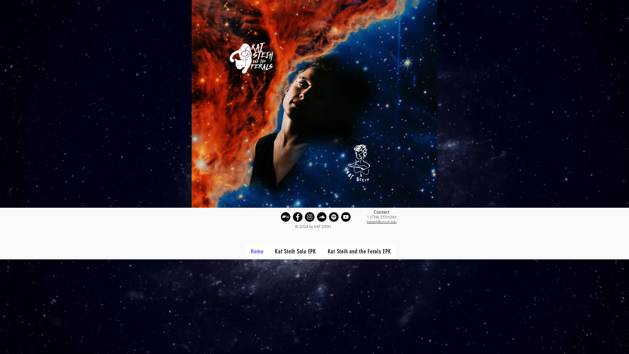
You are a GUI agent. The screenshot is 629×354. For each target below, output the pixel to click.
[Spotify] (334, 217)
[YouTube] (346, 217)
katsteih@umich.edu (382, 222)
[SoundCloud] (322, 217)
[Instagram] (309, 217)
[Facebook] (297, 217)
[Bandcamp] (285, 217)
